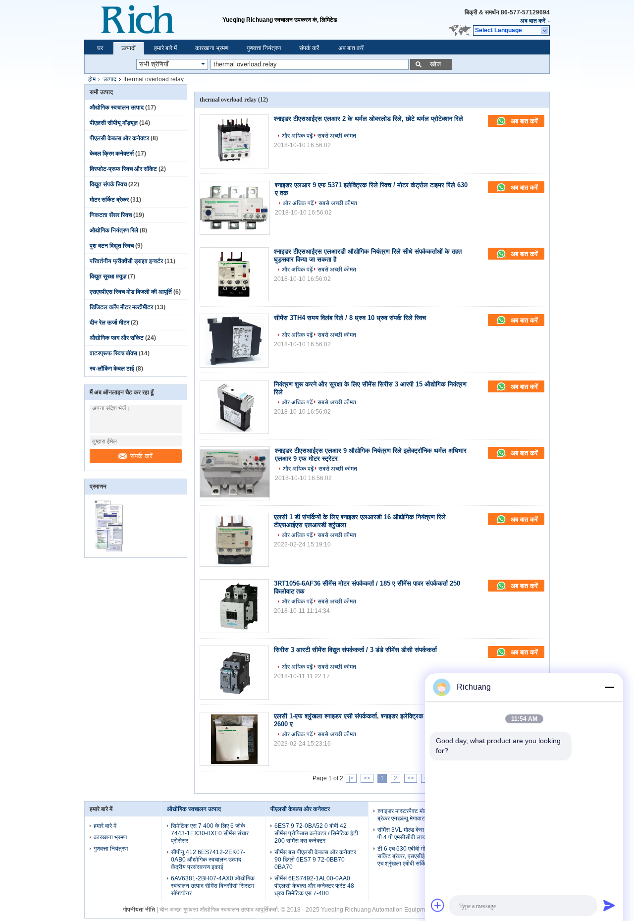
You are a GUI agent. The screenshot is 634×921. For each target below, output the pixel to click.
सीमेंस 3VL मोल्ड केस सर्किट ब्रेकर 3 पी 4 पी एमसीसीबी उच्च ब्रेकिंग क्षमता (417, 833)
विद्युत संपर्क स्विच (108, 184)
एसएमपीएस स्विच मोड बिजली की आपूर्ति (131, 291)
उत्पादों (128, 48)
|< (351, 778)
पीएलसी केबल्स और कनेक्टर (119, 138)
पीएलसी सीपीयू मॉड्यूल (114, 122)
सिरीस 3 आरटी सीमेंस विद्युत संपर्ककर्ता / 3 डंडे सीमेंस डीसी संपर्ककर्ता (355, 649)
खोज (435, 64)
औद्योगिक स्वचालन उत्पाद (117, 107)
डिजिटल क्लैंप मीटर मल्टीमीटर (121, 307)
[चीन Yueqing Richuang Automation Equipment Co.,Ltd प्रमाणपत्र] (110, 550)
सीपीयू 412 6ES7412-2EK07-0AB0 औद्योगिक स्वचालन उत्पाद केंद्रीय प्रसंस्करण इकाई (208, 859)
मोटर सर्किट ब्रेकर (109, 199)
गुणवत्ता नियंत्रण (264, 48)
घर (100, 48)
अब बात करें (532, 20)
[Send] (609, 905)
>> (410, 778)
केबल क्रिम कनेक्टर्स (112, 153)
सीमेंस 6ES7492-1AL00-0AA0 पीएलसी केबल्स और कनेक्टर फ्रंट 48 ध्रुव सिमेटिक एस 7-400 (314, 886)
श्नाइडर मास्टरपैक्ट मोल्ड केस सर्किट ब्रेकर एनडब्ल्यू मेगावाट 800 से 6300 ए (419, 815)
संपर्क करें (309, 48)
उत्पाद (110, 79)
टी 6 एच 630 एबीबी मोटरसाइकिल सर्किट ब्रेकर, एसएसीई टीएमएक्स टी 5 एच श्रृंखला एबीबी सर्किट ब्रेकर (417, 856)
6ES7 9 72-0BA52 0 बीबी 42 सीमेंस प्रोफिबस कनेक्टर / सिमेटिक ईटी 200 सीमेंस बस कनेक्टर (316, 833)
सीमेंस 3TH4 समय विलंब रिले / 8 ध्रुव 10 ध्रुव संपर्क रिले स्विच (350, 318)
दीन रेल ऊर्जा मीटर (109, 322)
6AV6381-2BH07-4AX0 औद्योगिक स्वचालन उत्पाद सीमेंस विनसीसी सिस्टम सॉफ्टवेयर (213, 886)
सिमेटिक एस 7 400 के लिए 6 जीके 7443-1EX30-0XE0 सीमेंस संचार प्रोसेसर (210, 833)
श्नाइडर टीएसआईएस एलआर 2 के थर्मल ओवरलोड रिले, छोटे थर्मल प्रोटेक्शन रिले (368, 118)
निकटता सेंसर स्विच (111, 215)
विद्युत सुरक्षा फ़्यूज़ (108, 276)
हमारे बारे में (165, 48)
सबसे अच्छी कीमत (336, 135)
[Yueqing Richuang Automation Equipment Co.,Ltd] (153, 20)
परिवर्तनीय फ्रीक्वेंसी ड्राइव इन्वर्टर (126, 261)
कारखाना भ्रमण (211, 48)
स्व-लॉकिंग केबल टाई (112, 368)
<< (367, 778)
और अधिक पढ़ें (297, 135)
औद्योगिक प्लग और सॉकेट (117, 337)
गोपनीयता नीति (139, 909)
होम (92, 79)
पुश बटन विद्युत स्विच (112, 245)
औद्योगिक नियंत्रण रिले (114, 230)
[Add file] (438, 905)
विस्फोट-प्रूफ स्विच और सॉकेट (123, 168)
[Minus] (609, 687)
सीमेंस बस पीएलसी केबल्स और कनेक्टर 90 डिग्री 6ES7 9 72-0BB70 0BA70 (315, 859)
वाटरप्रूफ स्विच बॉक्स (113, 353)
